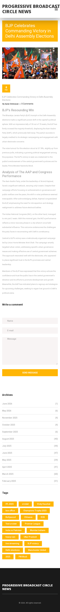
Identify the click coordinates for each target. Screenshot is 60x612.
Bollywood (11, 517)
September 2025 (30, 432)
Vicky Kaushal (43, 504)
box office (10, 510)
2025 (8, 556)
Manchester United (37, 550)
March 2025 (30, 474)
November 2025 (30, 418)
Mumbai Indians (37, 530)
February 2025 (30, 481)
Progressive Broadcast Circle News (31, 8)
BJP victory (33, 543)
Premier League (32, 524)
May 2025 (30, 460)
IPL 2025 (10, 504)
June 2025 (30, 453)
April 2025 (30, 467)
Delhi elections (13, 550)
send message (30, 373)
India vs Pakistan (14, 530)
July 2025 (30, 446)
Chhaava (28, 517)
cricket (25, 504)
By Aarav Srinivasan (10, 104)
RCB (43, 517)
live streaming (12, 543)
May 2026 (30, 411)
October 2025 (30, 425)
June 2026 (30, 404)
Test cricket (11, 524)
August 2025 (30, 439)
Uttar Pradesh (30, 537)
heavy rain (10, 537)
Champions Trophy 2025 (34, 510)
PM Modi (23, 556)
